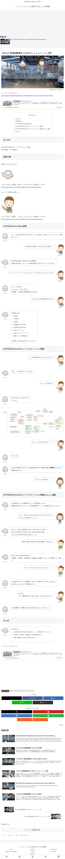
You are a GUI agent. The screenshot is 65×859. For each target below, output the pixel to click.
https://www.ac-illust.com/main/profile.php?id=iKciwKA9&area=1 (21, 187)
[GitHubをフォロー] (16, 715)
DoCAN (25, 690)
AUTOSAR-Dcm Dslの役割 (23, 123)
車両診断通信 (6, 690)
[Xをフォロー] (16, 711)
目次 (30, 115)
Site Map (32, 849)
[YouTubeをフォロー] (48, 711)
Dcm (20, 690)
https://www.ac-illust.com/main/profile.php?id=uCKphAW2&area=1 (22, 219)
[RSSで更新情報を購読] (32, 719)
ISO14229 (31, 690)
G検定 (32, 851)
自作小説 (54, 851)
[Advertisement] (32, 23)
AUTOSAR (14, 690)
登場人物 (18, 121)
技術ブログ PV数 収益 (11, 851)
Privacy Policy (53, 849)
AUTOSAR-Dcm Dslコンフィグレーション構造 (29, 126)
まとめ (18, 131)
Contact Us (32, 853)
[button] (43, 702)
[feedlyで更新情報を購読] (48, 715)
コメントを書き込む (32, 830)
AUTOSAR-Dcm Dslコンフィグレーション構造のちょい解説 (33, 128)
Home (11, 849)
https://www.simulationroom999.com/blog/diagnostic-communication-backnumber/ (27, 95)
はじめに (18, 118)
